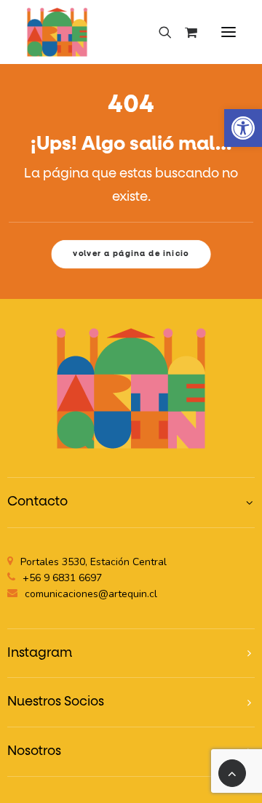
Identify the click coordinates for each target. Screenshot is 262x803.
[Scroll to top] (232, 773)
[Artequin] (57, 32)
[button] (243, 128)
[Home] (131, 388)
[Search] (159, 32)
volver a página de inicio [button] (131, 254)
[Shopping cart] (184, 32)
